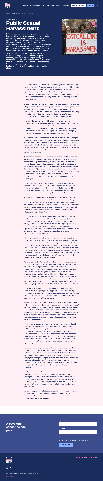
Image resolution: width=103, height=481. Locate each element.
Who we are (27, 5)
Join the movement (82, 458)
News (43, 5)
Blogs (13, 13)
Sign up (91, 5)
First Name (62, 421)
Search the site (97, 5)
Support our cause (78, 5)
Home (8, 13)
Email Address (64, 429)
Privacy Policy (10, 476)
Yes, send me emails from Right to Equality (74, 440)
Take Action (51, 5)
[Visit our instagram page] (7, 468)
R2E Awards (65, 5)
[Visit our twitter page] (11, 468)
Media (58, 5)
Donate (94, 458)
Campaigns (36, 5)
